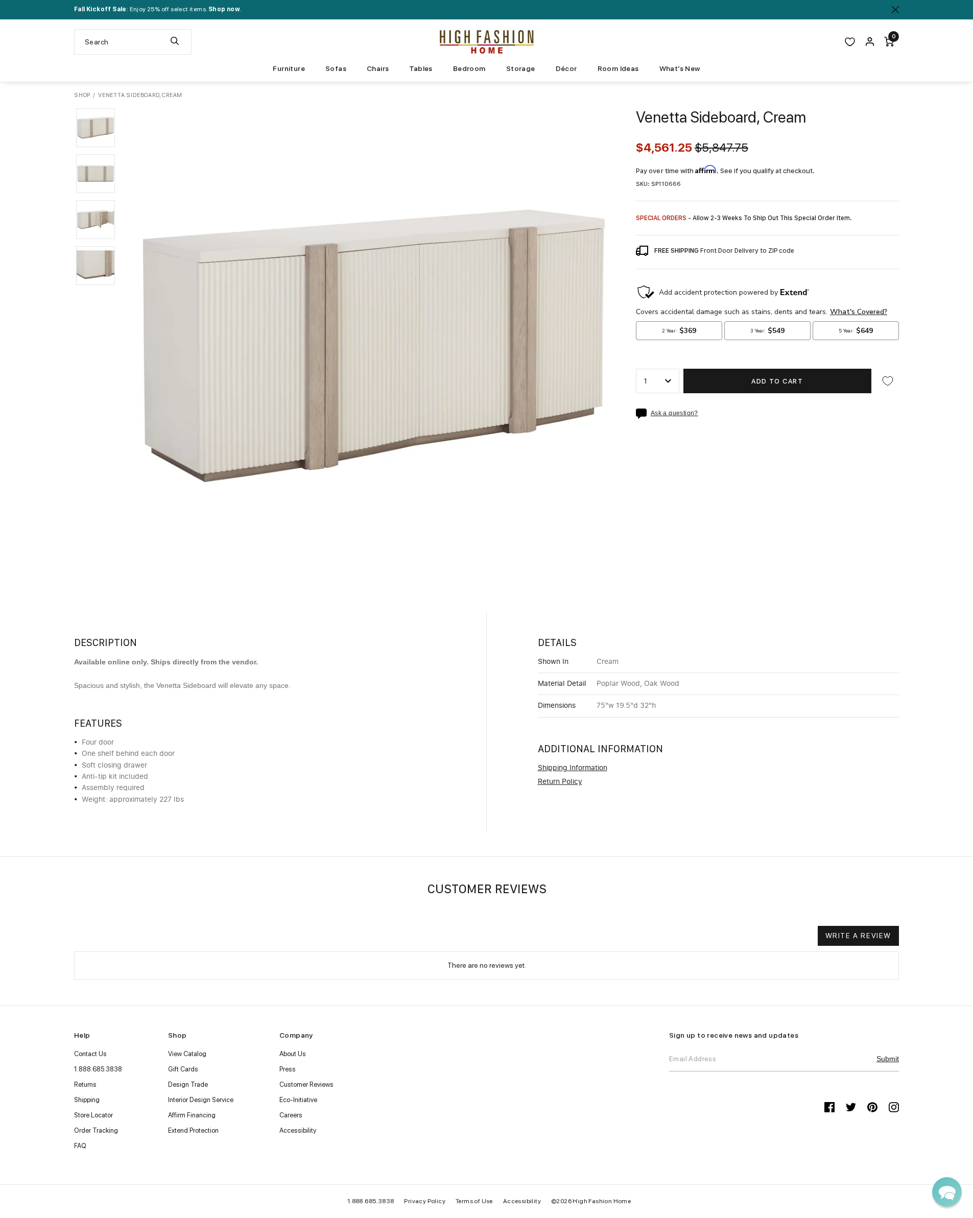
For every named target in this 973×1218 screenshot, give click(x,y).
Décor (566, 68)
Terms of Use (474, 1201)
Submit (887, 1059)
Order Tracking (96, 1130)
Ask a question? (674, 413)
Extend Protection (193, 1130)
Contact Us (90, 1054)
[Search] (174, 42)
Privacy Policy (424, 1201)
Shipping (87, 1100)
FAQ (80, 1146)
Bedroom (469, 68)
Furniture (289, 68)
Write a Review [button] (858, 936)
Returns (85, 1084)
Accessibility (297, 1130)
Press (287, 1069)
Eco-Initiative (298, 1100)
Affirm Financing (192, 1115)
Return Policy (560, 781)
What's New (679, 68)
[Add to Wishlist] (887, 381)
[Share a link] (643, 414)
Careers (290, 1115)
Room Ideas (618, 68)
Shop (82, 95)
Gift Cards (183, 1069)
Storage (520, 68)
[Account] (870, 41)
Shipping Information (572, 768)
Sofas (335, 68)
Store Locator (93, 1115)
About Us (292, 1054)
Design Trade (188, 1084)
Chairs (378, 68)
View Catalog (187, 1054)
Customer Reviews (306, 1084)
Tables (420, 68)
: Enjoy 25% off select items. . (157, 9)
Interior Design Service (200, 1100)
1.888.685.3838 (98, 1069)
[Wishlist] (850, 41)
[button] (95, 127)
